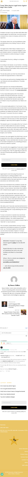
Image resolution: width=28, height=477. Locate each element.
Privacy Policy (24, 454)
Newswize (14, 1)
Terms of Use (24, 457)
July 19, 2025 (6, 268)
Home (26, 451)
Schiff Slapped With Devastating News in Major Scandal (16, 304)
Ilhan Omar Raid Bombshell (7, 394)
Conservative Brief (22, 90)
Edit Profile (25, 465)
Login (26, 328)
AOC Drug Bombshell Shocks (8, 388)
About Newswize (23, 448)
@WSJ (14, 243)
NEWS (26, 462)
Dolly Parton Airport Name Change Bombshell (12, 391)
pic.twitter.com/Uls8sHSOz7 (11, 262)
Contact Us (25, 460)
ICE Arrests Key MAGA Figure (8, 386)
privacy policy (20, 168)
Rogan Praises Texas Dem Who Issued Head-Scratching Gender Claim (11, 313)
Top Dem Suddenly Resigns (7, 397)
